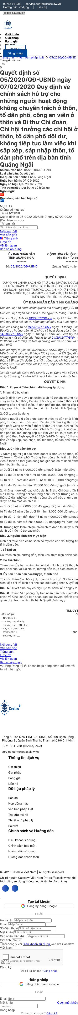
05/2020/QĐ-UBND (62, 57)
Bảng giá (14, 778)
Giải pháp (14, 772)
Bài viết (10, 45)
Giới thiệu (14, 767)
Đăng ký (52, 1013)
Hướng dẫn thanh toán (23, 857)
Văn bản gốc (8, 234)
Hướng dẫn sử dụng (16, 7)
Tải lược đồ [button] (7, 223)
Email (3, 924)
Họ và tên (6, 920)
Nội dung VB (8, 231)
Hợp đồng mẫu (18, 803)
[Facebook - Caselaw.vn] (5, 888)
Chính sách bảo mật (21, 845)
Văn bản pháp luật (31, 57)
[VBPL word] (2, 202)
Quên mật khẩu (67, 1002)
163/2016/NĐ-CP (40, 318)
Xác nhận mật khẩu (13, 936)
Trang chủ (7, 57)
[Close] (0, 898)
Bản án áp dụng (11, 249)
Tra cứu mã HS (18, 814)
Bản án (13, 798)
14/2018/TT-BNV (11, 334)
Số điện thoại (9, 928)
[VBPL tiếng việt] (2, 194)
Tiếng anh (10, 238)
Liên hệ (42, 7)
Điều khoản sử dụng (22, 840)
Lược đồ (5, 242)
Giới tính (5, 940)
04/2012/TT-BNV (39, 327)
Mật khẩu (6, 932)
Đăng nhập (50, 970)
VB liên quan (8, 245)
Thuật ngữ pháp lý (20, 820)
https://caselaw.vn (57, 877)
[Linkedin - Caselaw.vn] (15, 888)
